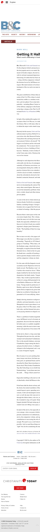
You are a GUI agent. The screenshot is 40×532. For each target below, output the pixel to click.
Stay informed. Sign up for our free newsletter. (20, 463)
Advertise (3, 510)
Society (14, 34)
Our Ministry (4, 494)
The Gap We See (5, 496)
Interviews (32, 34)
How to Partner (5, 501)
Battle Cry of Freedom (28, 111)
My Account (32, 456)
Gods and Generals (32, 65)
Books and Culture (8, 456)
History (22, 34)
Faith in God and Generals (25, 182)
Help (21, 505)
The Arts (5, 34)
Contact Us (16, 458)
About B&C (24, 456)
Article (8, 41)
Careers (22, 494)
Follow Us (22, 499)
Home (18, 456)
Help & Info (24, 458)
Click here (20, 443)
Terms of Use (4, 508)
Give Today (20, 488)
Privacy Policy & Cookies (8, 505)
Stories (3, 499)
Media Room (23, 496)
